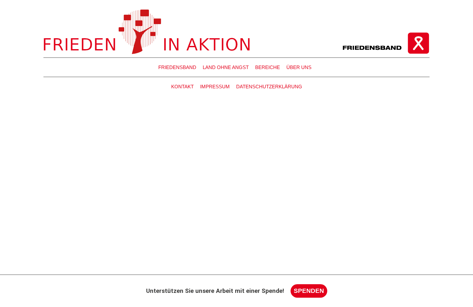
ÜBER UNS (298, 67)
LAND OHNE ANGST (226, 67)
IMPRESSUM (215, 86)
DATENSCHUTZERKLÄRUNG (269, 86)
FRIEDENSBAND (177, 67)
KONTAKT (182, 86)
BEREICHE (267, 67)
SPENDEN (309, 290)
